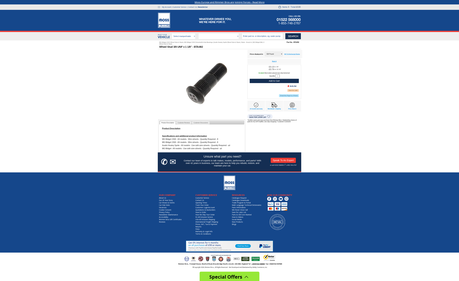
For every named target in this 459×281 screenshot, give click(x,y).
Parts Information (239, 207)
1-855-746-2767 (291, 165)
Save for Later (293, 90)
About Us (162, 198)
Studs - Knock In (246, 42)
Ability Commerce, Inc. (259, 267)
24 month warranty (256, 109)
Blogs (234, 224)
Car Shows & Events (167, 203)
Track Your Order (202, 205)
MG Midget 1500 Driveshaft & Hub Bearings (198, 42)
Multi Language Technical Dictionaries (246, 205)
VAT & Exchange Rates (292, 54)
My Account (166, 7)
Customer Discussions (201, 123)
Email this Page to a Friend (289, 96)
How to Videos (237, 217)
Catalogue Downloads (240, 200)
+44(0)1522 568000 (258, 264)
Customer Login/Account (205, 207)
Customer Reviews (184, 123)
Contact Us (192, 7)
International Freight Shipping (206, 222)
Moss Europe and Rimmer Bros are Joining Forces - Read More (230, 2)
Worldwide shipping (274, 109)
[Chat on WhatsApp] (287, 200)
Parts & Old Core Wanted (241, 215)
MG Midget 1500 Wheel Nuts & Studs (171, 42)
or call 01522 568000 (277, 165)
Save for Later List (239, 212)
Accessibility (163, 217)
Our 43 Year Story (166, 200)
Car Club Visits (164, 205)
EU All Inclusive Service (204, 217)
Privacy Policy (164, 212)
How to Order (200, 212)
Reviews (162, 222)
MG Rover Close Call (240, 210)
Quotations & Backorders (205, 210)
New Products (237, 222)
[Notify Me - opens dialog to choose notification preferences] (287, 86)
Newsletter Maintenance (168, 215)
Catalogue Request (239, 198)
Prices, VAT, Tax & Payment (206, 224)
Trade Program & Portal (241, 203)
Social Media (237, 219)
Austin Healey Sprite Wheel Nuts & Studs (227, 42)
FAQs (197, 229)
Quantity (272, 76)
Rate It (274, 61)
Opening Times (201, 203)
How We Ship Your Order (205, 215)
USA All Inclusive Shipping (205, 219)
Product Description (167, 123)
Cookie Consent (165, 210)
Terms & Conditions (203, 234)
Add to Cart (274, 81)
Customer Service (179, 7)
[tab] (168, 122)
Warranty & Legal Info (204, 231)
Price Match (292, 109)
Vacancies (163, 207)
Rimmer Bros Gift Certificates (170, 219)
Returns (198, 226)
